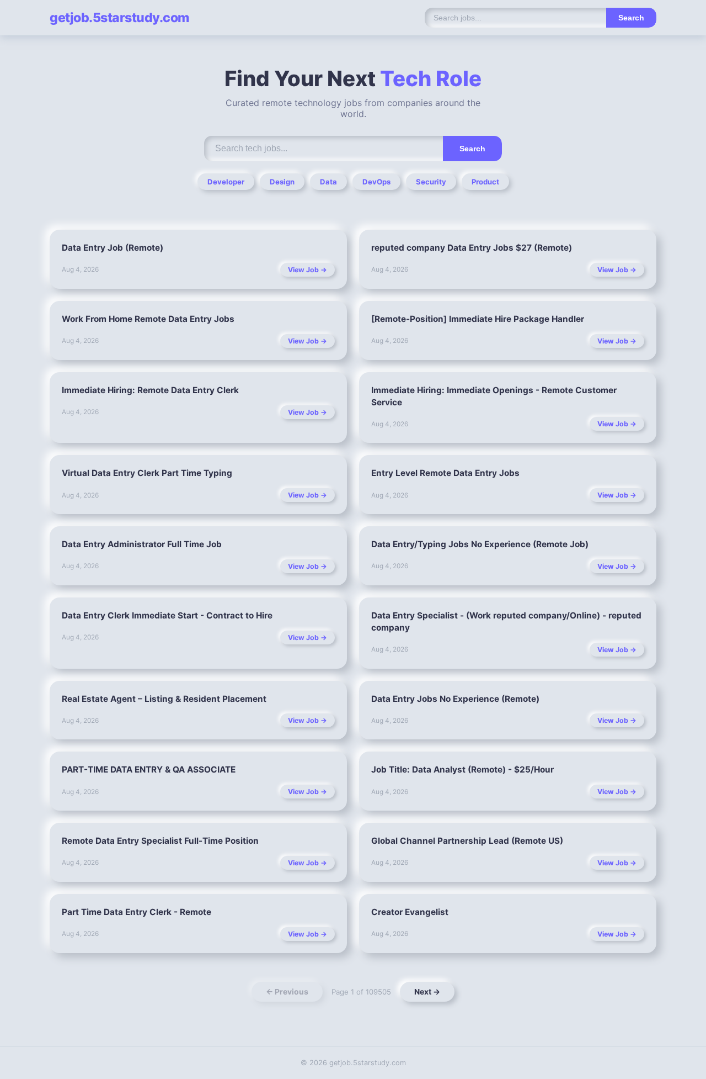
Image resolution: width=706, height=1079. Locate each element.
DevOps (376, 181)
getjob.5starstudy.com (119, 17)
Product (485, 181)
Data (328, 181)
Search (631, 17)
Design (282, 181)
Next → (427, 991)
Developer (225, 181)
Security (431, 181)
